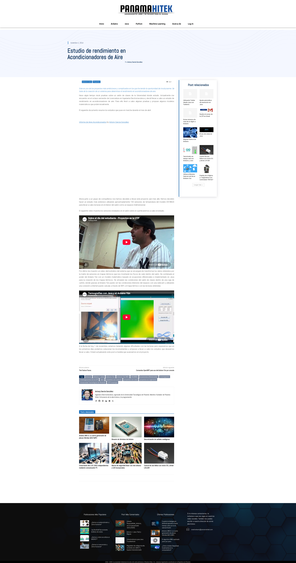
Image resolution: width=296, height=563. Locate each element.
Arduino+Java (87, 82)
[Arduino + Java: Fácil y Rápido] (120, 533)
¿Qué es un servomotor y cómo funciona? (99, 545)
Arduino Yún (110, 377)
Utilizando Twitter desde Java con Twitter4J (189, 102)
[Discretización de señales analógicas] (159, 427)
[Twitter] (113, 400)
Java (102, 380)
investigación (164, 377)
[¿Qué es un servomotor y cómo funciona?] (84, 545)
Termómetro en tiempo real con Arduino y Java (188, 158)
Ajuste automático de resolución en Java (206, 102)
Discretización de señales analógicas (157, 439)
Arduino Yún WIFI (123, 377)
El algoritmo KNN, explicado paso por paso (170, 540)
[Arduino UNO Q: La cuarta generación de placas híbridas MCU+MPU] (94, 425)
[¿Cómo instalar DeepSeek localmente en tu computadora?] (155, 548)
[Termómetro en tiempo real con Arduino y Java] (190, 150)
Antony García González (134, 62)
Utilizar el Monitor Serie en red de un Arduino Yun (189, 176)
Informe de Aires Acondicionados (92, 122)
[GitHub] (99, 400)
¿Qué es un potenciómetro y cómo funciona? (100, 523)
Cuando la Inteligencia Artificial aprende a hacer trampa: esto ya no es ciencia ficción (170, 524)
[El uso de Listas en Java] (206, 129)
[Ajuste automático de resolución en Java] (206, 94)
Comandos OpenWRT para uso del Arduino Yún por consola (155, 370)
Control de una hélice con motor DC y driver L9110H (159, 466)
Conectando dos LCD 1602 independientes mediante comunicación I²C (93, 466)
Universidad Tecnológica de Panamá (92, 382)
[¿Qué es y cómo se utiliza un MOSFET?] (84, 538)
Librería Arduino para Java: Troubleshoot (135, 540)
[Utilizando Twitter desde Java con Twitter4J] (190, 94)
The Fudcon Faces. (85, 370)
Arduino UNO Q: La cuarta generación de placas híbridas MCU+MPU (92, 436)
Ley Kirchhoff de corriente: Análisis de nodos (99, 531)
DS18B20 (134, 377)
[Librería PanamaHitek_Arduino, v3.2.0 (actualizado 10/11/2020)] (120, 523)
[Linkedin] (106, 400)
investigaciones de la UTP (89, 380)
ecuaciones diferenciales (148, 377)
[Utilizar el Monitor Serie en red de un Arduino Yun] (190, 168)
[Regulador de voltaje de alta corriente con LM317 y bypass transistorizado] (120, 548)
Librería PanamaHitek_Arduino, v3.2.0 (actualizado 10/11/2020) (134, 524)
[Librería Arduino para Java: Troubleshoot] (120, 540)
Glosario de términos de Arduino (122, 439)
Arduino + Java (99, 377)
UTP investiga (112, 382)
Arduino (88, 377)
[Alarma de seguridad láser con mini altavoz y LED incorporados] (127, 453)
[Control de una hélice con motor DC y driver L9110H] (159, 453)
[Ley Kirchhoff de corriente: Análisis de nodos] (84, 531)
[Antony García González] (87, 395)
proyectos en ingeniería (148, 380)
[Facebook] (96, 400)
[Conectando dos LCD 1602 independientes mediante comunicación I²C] (94, 453)
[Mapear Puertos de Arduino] (190, 132)
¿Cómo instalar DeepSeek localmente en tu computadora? (170, 548)
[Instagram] (103, 400)
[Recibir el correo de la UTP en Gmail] (206, 110)
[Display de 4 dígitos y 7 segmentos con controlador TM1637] (206, 169)
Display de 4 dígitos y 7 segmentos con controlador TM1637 (206, 178)
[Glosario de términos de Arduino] (127, 427)
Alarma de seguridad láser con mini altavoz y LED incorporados (126, 466)
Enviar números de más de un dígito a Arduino (189, 121)
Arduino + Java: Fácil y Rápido (134, 533)
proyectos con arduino (114, 380)
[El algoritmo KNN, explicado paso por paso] (155, 540)
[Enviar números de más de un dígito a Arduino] (190, 113)
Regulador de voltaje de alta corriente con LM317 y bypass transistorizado (136, 548)
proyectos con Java (130, 380)
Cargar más (197, 185)
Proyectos (96, 82)
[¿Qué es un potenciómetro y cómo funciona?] (84, 523)
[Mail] (109, 400)
